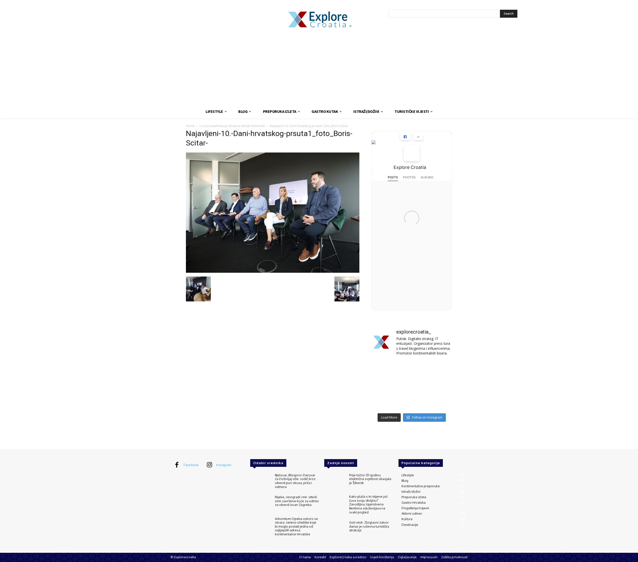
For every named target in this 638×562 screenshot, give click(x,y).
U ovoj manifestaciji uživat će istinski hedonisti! (232, 126)
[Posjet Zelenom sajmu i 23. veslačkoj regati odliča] (411, 402)
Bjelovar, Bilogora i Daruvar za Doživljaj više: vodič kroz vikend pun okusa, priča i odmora (295, 481)
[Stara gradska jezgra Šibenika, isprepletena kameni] (384, 369)
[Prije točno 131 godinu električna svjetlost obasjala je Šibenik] (334, 481)
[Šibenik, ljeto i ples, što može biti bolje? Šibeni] (439, 369)
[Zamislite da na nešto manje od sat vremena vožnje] (384, 385)
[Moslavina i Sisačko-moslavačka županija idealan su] (439, 402)
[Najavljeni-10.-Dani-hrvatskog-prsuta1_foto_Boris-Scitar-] (272, 271)
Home (190, 126)
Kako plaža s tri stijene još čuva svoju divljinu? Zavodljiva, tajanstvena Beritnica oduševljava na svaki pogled (368, 504)
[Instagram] (209, 465)
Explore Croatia (410, 167)
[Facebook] (176, 465)
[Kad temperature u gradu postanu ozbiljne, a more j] (384, 402)
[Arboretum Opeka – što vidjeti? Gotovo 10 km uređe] (411, 385)
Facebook (191, 465)
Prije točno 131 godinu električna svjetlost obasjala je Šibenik (370, 479)
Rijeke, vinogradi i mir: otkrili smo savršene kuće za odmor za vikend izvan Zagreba (297, 501)
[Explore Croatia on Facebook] (412, 153)
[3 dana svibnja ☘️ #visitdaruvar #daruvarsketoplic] (439, 385)
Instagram (223, 465)
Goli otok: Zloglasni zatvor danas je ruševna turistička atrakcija (369, 526)
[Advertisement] (319, 67)
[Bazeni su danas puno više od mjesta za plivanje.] (411, 369)
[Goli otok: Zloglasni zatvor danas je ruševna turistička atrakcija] (334, 529)
